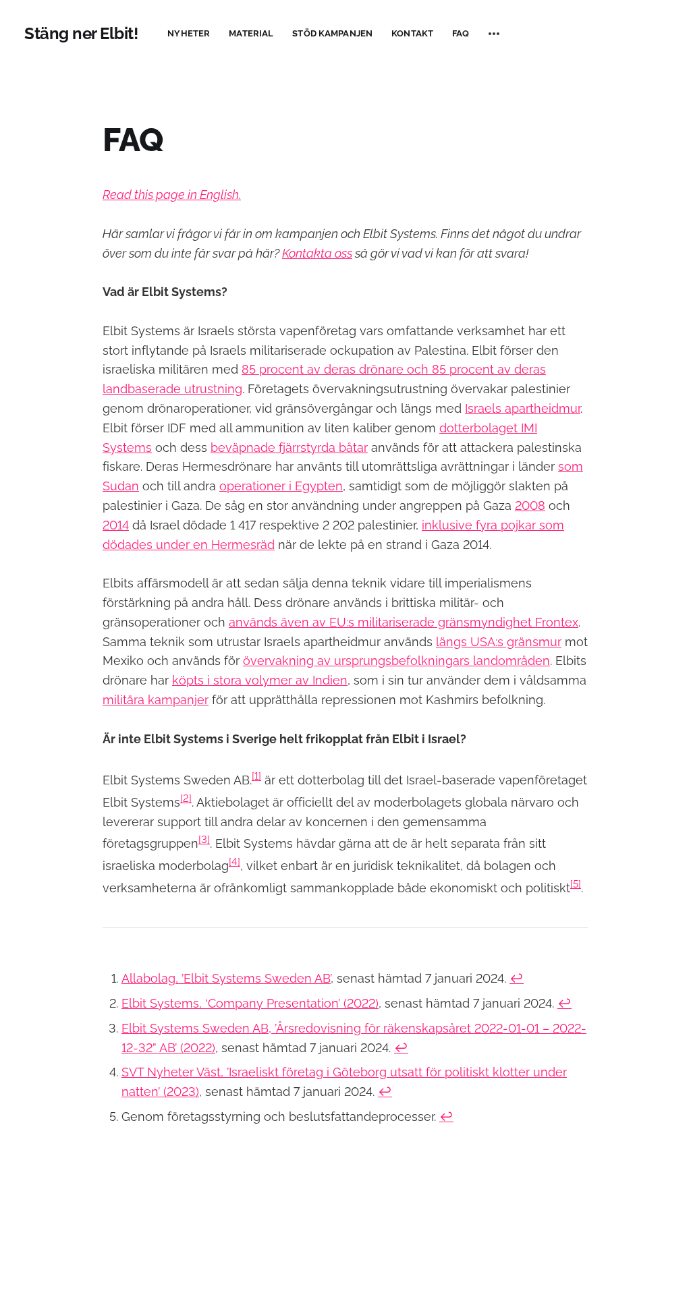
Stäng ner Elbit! (81, 34)
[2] (186, 798)
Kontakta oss (317, 253)
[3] (204, 840)
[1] (256, 776)
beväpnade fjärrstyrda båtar (289, 447)
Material (251, 33)
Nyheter (188, 33)
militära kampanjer (156, 700)
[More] (494, 34)
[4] (234, 862)
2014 (116, 525)
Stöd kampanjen (332, 33)
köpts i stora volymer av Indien (260, 680)
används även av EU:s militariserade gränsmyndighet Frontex (403, 622)
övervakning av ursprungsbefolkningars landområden (396, 661)
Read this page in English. (172, 194)
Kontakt (412, 33)
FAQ (460, 33)
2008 (530, 505)
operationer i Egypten (281, 486)
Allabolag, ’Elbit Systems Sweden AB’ (226, 978)
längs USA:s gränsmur (498, 642)
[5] (575, 884)
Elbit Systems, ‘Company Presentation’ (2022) (250, 1003)
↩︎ (516, 978)
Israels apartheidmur (522, 408)
